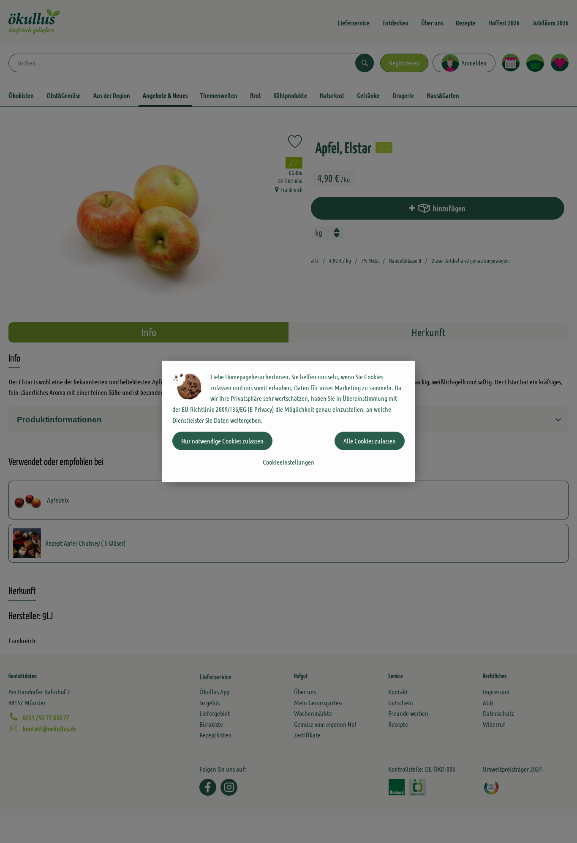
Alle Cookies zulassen (369, 441)
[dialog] (288, 421)
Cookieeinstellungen (288, 462)
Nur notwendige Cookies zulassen (222, 441)
